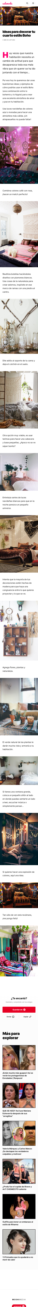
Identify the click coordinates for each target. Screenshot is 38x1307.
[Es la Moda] (8, 3)
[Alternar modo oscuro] (33, 3)
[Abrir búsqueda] (27, 3)
